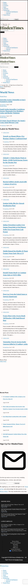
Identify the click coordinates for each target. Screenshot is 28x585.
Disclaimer (15, 544)
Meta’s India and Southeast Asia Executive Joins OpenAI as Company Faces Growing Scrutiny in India (13, 530)
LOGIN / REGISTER (5, 53)
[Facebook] (0, 17)
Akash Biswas (3, 104)
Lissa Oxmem (6, 256)
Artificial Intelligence (12, 11)
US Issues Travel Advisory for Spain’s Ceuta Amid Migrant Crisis (12, 121)
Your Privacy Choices (17, 550)
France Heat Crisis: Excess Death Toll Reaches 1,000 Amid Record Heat (14, 318)
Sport (4, 7)
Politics (5, 4)
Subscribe (17, 483)
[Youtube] (1, 17)
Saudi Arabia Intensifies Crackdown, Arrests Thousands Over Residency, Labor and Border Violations (12, 111)
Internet (8, 13)
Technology (6, 10)
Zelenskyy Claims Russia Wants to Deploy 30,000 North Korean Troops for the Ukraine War (15, 160)
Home (4, 2)
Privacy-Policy (15, 541)
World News (6, 15)
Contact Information (15, 549)
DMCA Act (15, 547)
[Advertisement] (14, 376)
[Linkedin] (3, 17)
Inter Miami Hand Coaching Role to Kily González (14, 416)
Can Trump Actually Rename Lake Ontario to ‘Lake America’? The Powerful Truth (13, 515)
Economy (5, 5)
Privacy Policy (4, 491)
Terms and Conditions (15, 542)
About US (15, 546)
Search (16, 19)
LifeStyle (5, 8)
